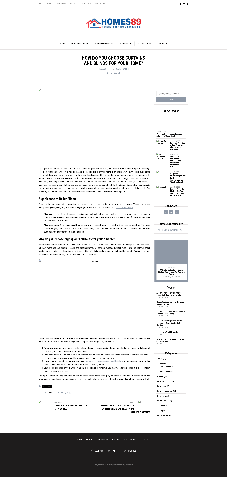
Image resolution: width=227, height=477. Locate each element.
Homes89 (102, 69)
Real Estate (160, 406)
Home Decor (125, 43)
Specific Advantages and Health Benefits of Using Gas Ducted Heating (169, 323)
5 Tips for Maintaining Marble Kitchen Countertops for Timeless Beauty (171, 272)
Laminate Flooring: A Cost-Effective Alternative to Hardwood (177, 146)
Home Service (162, 396)
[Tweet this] (111, 73)
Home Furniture (164, 277)
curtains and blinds (124, 207)
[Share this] (108, 73)
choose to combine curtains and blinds (103, 361)
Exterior (163, 43)
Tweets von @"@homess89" (169, 230)
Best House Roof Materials (167, 332)
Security (159, 410)
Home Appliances (79, 43)
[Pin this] (119, 73)
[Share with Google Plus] (115, 73)
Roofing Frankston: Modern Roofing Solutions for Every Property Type (177, 192)
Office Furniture (164, 372)
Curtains (47, 386)
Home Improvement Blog (66, 4)
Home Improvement (104, 43)
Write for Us (86, 4)
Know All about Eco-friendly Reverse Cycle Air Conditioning (170, 312)
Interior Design (145, 43)
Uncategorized (162, 415)
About (49, 4)
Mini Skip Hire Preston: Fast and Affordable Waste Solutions (169, 135)
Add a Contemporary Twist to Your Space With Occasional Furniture (169, 294)
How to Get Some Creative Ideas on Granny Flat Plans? (170, 303)
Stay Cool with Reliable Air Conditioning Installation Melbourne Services (175, 161)
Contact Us (100, 4)
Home (41, 4)
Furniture (160, 363)
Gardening (160, 376)
